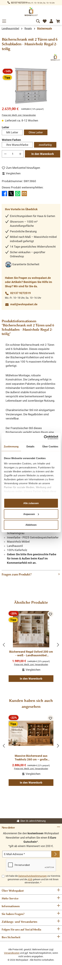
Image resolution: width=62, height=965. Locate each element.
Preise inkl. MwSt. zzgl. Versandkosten (19, 115)
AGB (30, 879)
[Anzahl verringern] (5, 154)
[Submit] (55, 854)
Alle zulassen (31, 503)
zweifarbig (45, 144)
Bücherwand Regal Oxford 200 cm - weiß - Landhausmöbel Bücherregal (31, 653)
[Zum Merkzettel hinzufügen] (50, 614)
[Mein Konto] (51, 20)
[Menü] (4, 20)
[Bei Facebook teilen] (4, 193)
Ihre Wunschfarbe (17, 144)
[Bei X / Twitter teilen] (11, 193)
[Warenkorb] (58, 20)
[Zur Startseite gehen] (31, 11)
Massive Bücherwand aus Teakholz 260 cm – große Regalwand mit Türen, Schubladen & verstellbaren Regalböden (31, 757)
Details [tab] (30, 446)
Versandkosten (12, 953)
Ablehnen (31, 524)
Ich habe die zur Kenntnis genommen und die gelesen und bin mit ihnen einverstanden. (33, 879)
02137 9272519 (19, 2)
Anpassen (29, 513)
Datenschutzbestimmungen (32, 876)
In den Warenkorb (42, 154)
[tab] (31, 574)
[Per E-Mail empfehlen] (24, 193)
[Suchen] (38, 20)
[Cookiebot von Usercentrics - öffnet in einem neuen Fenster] (44, 437)
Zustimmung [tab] (11, 446)
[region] (31, 85)
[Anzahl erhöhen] (20, 154)
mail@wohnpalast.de (23, 304)
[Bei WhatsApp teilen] (17, 193)
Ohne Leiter (36, 132)
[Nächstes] (57, 644)
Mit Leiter (12, 132)
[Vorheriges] (4, 644)
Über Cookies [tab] (50, 446)
